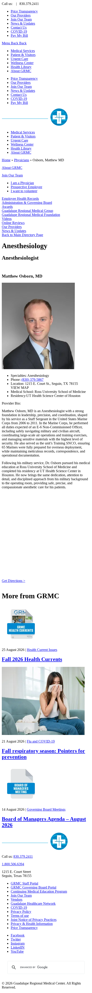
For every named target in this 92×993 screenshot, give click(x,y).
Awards (7, 207)
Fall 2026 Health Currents (32, 659)
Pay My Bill (19, 35)
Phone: (16, 379)
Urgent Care (19, 59)
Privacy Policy (21, 911)
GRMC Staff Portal (24, 883)
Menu (6, 43)
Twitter (16, 939)
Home (6, 160)
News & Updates (23, 23)
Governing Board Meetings (46, 809)
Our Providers (21, 15)
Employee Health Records (20, 198)
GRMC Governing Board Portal (33, 887)
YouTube (17, 951)
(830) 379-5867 (32, 379)
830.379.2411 (23, 856)
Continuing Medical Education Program (39, 891)
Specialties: (19, 375)
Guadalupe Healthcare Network (33, 903)
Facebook (18, 935)
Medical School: (22, 392)
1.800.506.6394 (13, 864)
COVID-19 (19, 31)
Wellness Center (22, 63)
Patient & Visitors (23, 55)
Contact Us (19, 27)
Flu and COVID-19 (41, 741)
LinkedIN (18, 947)
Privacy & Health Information (32, 924)
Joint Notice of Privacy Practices (33, 920)
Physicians (21, 160)
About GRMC (21, 71)
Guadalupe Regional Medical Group (27, 211)
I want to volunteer (24, 191)
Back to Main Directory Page (22, 235)
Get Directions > (13, 581)
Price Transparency (24, 11)
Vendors (16, 899)
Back (14, 43)
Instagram (18, 943)
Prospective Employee (26, 187)
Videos (7, 219)
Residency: (18, 396)
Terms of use (20, 916)
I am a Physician (22, 183)
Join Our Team (21, 19)
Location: (18, 384)
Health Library (21, 67)
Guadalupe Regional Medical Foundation (31, 215)
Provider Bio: (11, 403)
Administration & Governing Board (27, 203)
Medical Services (23, 51)
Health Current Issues (42, 650)
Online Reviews (13, 223)
